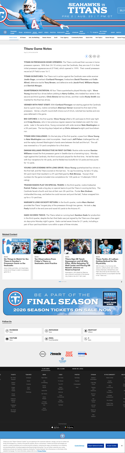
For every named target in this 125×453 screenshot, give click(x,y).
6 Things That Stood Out (44, 403)
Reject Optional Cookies (95, 445)
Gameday (77, 377)
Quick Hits (44, 390)
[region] (62, 446)
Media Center (109, 377)
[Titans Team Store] (62, 360)
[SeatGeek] (69, 354)
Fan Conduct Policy (93, 400)
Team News (44, 377)
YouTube (60, 405)
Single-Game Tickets (13, 389)
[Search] (91, 32)
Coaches (28, 384)
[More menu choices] (88, 32)
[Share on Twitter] (90, 57)
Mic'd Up (60, 392)
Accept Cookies (112, 445)
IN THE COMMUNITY (109, 374)
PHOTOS (77, 374)
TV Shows (60, 381)
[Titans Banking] (55, 354)
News (44, 374)
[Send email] (94, 57)
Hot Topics (44, 393)
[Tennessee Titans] (62, 436)
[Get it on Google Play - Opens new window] (69, 428)
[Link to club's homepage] (5, 32)
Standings (28, 392)
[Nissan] (42, 354)
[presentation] (122, 282)
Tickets (13, 374)
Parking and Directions (93, 389)
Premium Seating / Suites (13, 400)
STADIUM (93, 374)
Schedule (28, 377)
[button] (60, 281)
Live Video (60, 377)
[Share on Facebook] (86, 57)
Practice (77, 381)
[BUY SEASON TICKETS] (62, 301)
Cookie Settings (79, 445)
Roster (28, 381)
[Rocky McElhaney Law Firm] (82, 354)
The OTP (60, 384)
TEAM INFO (28, 374)
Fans (77, 387)
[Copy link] (98, 56)
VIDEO (60, 374)
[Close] (122, 446)
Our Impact (110, 400)
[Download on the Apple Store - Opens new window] (55, 427)
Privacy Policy (42, 451)
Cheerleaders (77, 384)
